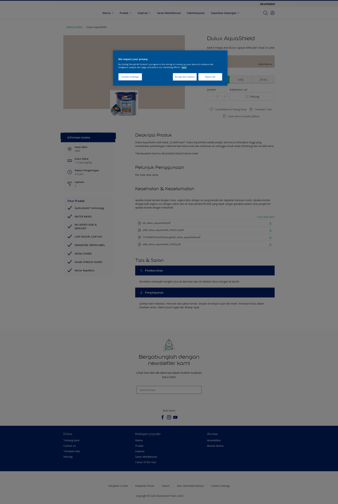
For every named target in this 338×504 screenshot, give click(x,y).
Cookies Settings (130, 76)
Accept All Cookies (185, 76)
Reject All (210, 76)
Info (184, 67)
